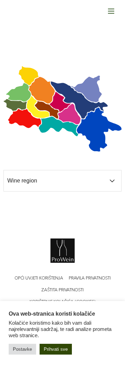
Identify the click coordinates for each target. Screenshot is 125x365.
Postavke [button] (22, 349)
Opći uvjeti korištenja (39, 278)
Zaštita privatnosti (62, 290)
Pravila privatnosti (90, 278)
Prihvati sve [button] (56, 349)
